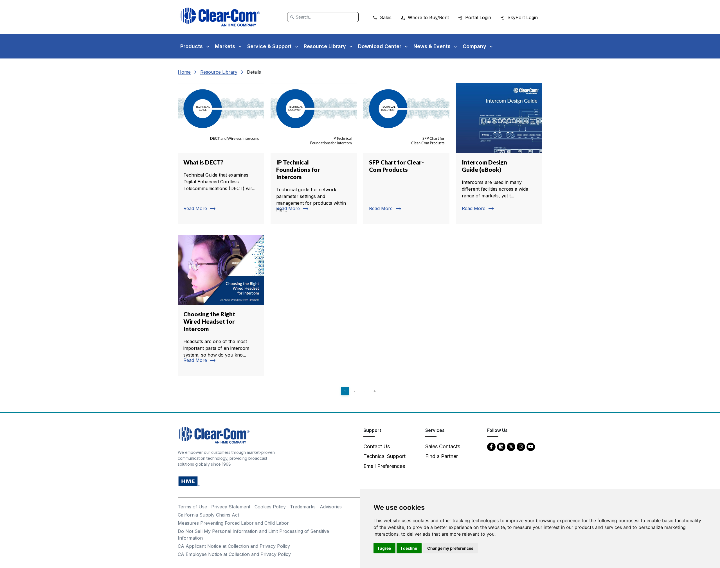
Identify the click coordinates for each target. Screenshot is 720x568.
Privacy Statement (230, 507)
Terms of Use (192, 507)
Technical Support (384, 456)
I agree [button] (384, 548)
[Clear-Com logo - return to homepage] (220, 17)
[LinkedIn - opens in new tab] (501, 446)
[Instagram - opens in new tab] (521, 446)
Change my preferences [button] (450, 548)
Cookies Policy (270, 507)
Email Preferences (384, 466)
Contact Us (376, 446)
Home (184, 72)
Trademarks (303, 507)
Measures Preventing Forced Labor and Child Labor (233, 523)
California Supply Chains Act (208, 515)
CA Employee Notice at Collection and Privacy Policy (234, 554)
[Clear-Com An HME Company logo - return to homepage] (213, 435)
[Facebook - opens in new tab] (491, 446)
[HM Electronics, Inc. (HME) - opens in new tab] (189, 481)
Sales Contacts (442, 446)
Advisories (331, 507)
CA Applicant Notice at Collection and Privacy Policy (234, 546)
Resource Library (218, 72)
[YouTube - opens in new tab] (530, 446)
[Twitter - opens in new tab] (511, 446)
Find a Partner (441, 456)
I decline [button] (409, 548)
